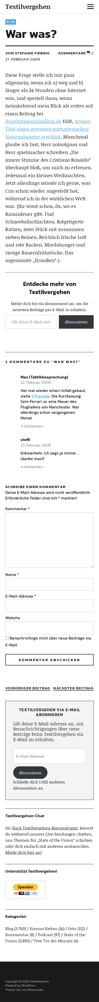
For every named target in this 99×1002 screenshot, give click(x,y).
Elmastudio (35, 990)
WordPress (28, 985)
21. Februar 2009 (22, 59)
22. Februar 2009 (36, 382)
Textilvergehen (28, 6)
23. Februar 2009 (36, 445)
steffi (25, 439)
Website (12, 618)
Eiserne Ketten (43, 928)
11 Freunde (40, 396)
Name (12, 574)
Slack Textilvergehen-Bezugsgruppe (45, 828)
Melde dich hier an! (23, 852)
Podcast (45, 934)
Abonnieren (76, 322)
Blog (11, 22)
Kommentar (17, 509)
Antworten (33, 426)
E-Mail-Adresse (20, 596)
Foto (72, 928)
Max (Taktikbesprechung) (44, 377)
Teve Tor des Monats (53, 941)
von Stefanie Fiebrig (27, 53)
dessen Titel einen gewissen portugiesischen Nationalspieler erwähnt (47, 129)
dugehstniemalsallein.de (33, 121)
